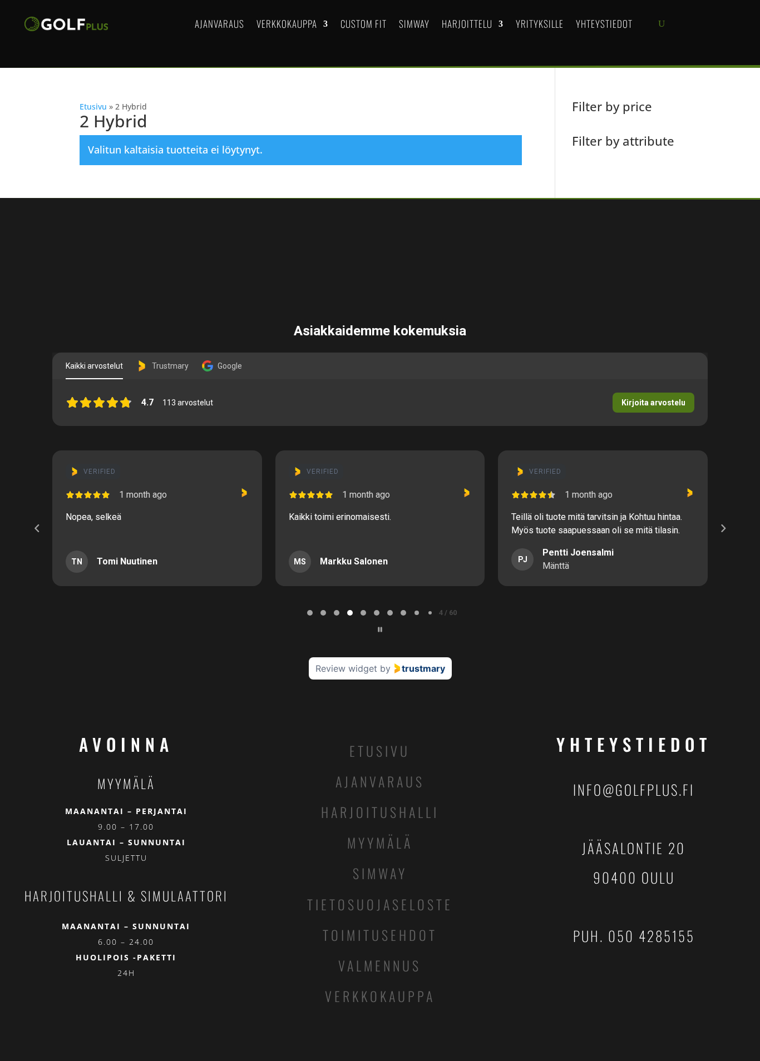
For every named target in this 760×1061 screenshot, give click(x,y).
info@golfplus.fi (633, 789)
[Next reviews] (722, 528)
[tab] (310, 612)
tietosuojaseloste (380, 904)
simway (380, 873)
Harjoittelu (467, 24)
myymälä (380, 842)
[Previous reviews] (36, 528)
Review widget (346, 668)
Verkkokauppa (286, 24)
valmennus (379, 965)
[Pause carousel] (380, 629)
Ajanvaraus (219, 24)
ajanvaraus (380, 781)
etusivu (379, 751)
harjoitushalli (380, 812)
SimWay (414, 24)
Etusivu (93, 106)
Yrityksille (540, 24)
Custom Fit (363, 24)
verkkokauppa (380, 996)
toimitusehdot (380, 935)
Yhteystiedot (604, 24)
